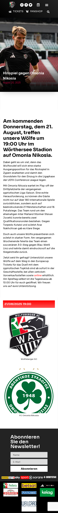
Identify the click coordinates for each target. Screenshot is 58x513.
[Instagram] (22, 5)
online (38, 275)
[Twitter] (30, 5)
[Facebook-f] (26, 5)
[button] (46, 4)
